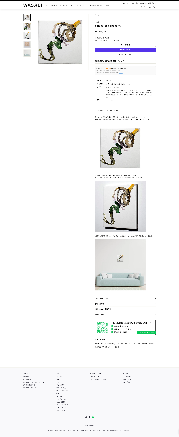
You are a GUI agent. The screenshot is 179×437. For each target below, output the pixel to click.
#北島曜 (116, 347)
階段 (57, 393)
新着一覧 (26, 376)
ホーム (97, 15)
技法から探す (60, 402)
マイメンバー (60, 410)
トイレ (58, 382)
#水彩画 (98, 347)
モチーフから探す (62, 408)
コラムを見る (134, 3)
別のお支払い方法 (125, 54)
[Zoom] (60, 42)
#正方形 (151, 344)
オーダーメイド (94, 376)
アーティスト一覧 (95, 374)
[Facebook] (90, 417)
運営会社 (50, 430)
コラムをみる (127, 376)
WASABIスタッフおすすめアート (33, 382)
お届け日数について (102, 298)
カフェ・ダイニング (62, 391)
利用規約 (126, 430)
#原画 (138, 344)
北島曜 (97, 22)
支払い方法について (60, 430)
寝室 (57, 379)
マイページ (26, 374)
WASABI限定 (27, 379)
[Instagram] (86, 417)
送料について (99, 304)
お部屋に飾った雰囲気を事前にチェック (109, 61)
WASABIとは (143, 3)
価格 (96, 31)
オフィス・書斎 (61, 388)
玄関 (57, 374)
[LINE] (93, 417)
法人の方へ (126, 3)
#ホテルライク (130, 344)
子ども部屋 (60, 385)
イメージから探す (62, 405)
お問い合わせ (152, 3)
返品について (99, 314)
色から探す (60, 396)
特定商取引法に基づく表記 (97, 430)
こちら (121, 73)
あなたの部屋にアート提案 (98, 379)
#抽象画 (144, 344)
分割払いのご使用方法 (103, 309)
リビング (59, 376)
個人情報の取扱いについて (114, 430)
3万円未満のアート (29, 385)
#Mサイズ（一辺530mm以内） (105, 344)
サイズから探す (61, 399)
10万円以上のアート (29, 388)
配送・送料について (73, 430)
